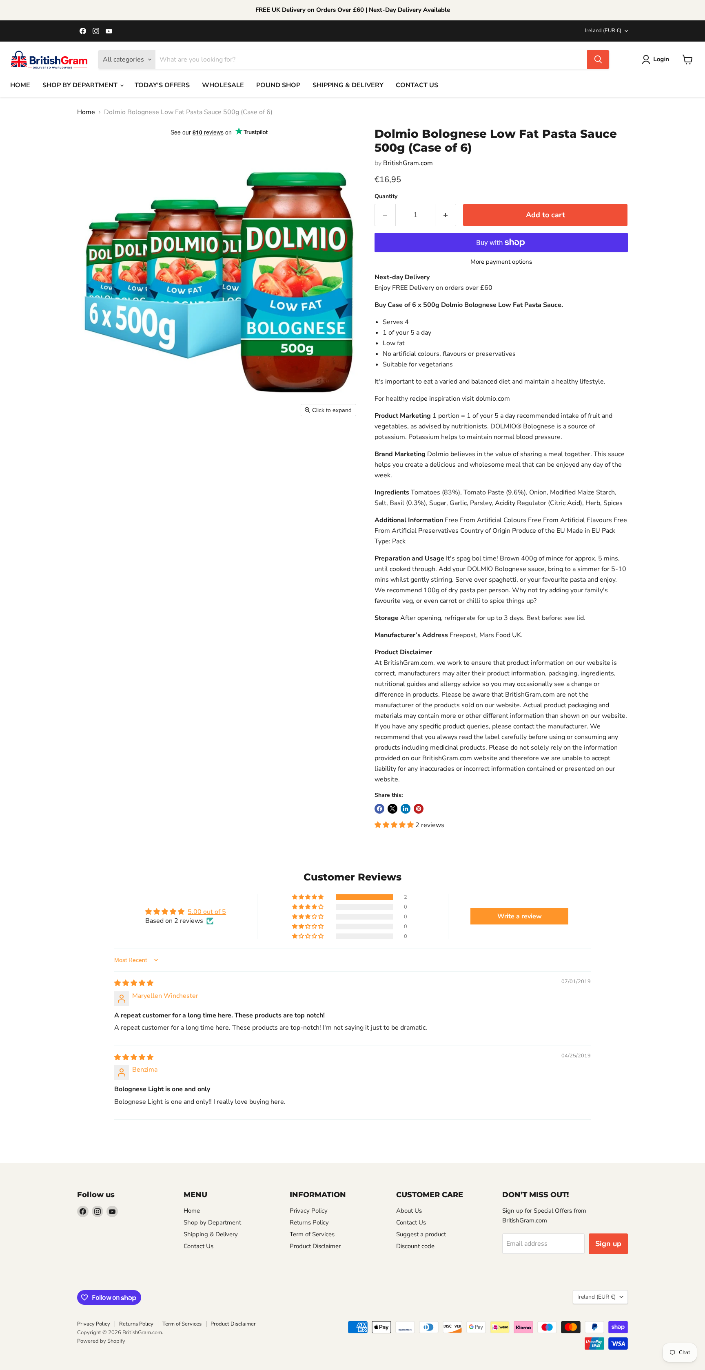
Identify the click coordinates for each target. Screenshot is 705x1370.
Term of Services (312, 1234)
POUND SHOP (278, 85)
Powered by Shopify (101, 1341)
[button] (657, 59)
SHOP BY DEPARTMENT (80, 85)
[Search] (598, 59)
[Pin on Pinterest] (418, 809)
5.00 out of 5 (207, 911)
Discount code (415, 1246)
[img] (133, 983)
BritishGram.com (408, 163)
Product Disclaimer (315, 1246)
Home (86, 112)
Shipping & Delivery (211, 1234)
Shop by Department (212, 1222)
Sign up (608, 1244)
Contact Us (198, 1246)
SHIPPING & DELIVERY (348, 85)
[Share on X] (392, 809)
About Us (409, 1211)
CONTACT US (417, 85)
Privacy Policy (309, 1211)
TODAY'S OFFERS (162, 85)
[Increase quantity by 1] (445, 215)
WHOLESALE (223, 85)
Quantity (386, 196)
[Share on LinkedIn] (405, 809)
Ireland (603, 30)
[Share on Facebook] (379, 809)
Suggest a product (421, 1234)
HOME (20, 85)
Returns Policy (309, 1222)
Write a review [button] (519, 916)
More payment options (501, 261)
